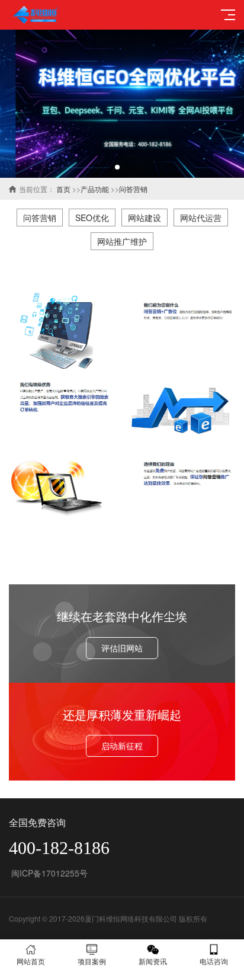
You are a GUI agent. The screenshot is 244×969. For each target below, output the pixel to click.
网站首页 (31, 961)
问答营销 (133, 189)
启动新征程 (122, 745)
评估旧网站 (122, 648)
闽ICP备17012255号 (48, 873)
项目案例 (92, 961)
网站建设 (144, 217)
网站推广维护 (122, 241)
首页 (63, 189)
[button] (117, 167)
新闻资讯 (153, 961)
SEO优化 (92, 217)
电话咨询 (214, 961)
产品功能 (95, 189)
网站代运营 (200, 217)
